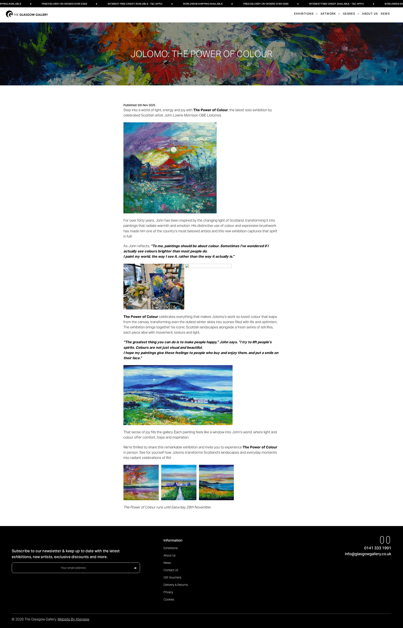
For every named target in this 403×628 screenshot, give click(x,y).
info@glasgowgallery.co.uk (368, 553)
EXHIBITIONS (304, 14)
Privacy (168, 592)
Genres (349, 14)
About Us (370, 14)
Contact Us (171, 570)
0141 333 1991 (377, 548)
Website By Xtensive (73, 619)
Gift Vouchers (172, 577)
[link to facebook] (382, 540)
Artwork (328, 14)
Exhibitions (171, 548)
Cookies (169, 599)
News (385, 14)
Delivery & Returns (176, 585)
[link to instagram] (388, 540)
